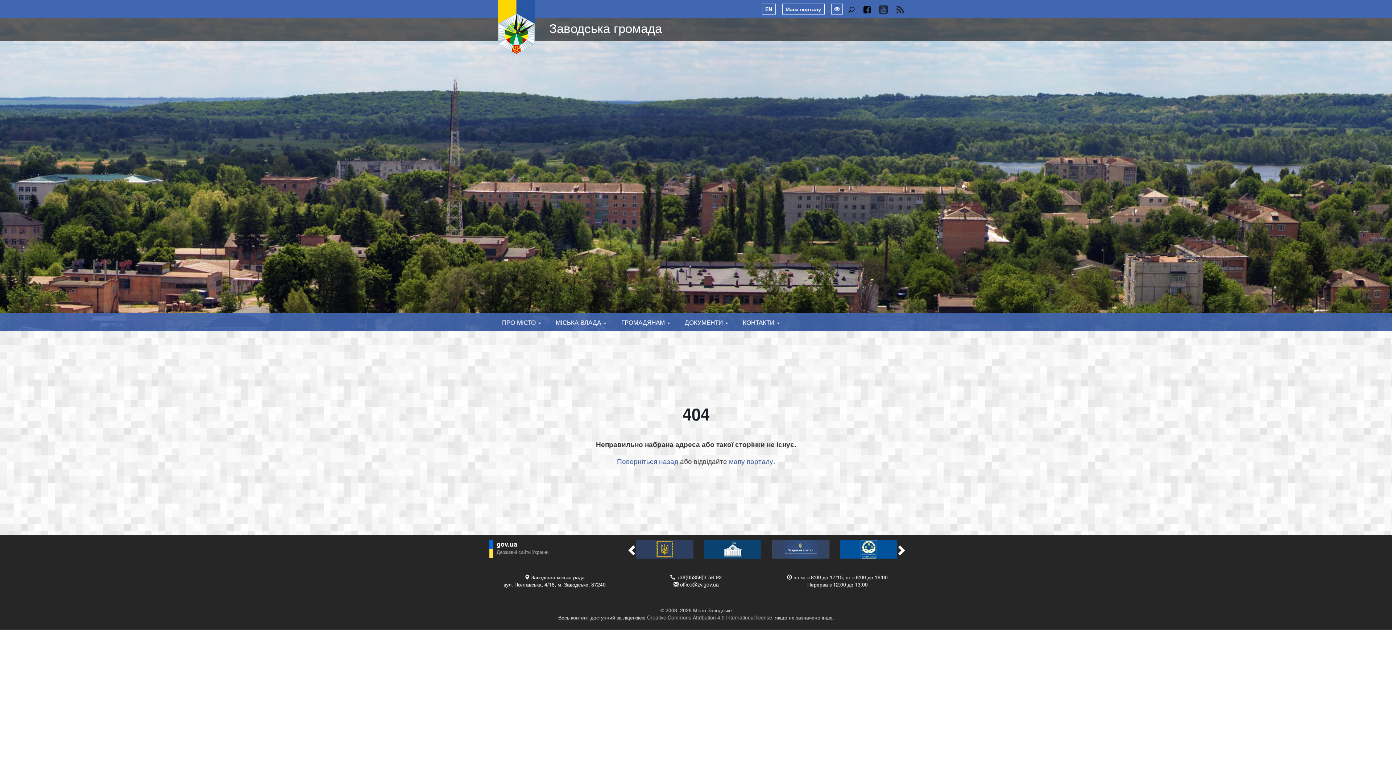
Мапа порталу (803, 9)
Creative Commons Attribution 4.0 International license (709, 617)
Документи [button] (705, 322)
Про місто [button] (520, 322)
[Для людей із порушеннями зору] (837, 9)
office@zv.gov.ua (699, 584)
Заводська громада (605, 27)
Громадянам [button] (644, 322)
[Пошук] (851, 10)
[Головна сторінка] (516, 27)
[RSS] (900, 10)
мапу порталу (751, 461)
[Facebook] (867, 10)
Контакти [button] (759, 322)
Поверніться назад (647, 461)
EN (768, 9)
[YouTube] (883, 10)
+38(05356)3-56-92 (699, 577)
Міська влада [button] (579, 322)
